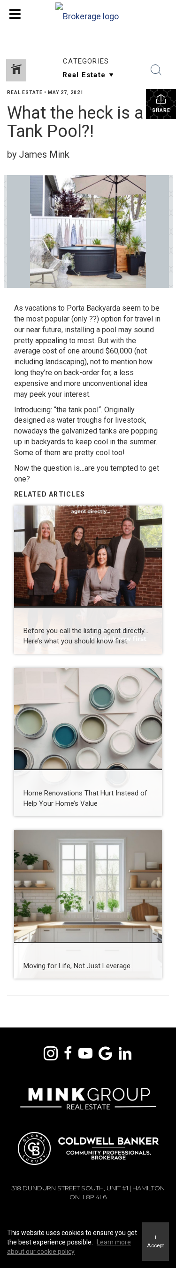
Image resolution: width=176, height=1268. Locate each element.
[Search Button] (156, 70)
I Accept (155, 1241)
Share (161, 110)
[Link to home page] (88, 14)
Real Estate (25, 92)
